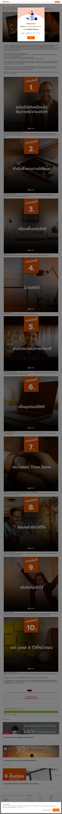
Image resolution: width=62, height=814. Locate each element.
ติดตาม (31, 37)
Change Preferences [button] (46, 810)
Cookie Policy (20, 807)
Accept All (56, 810)
